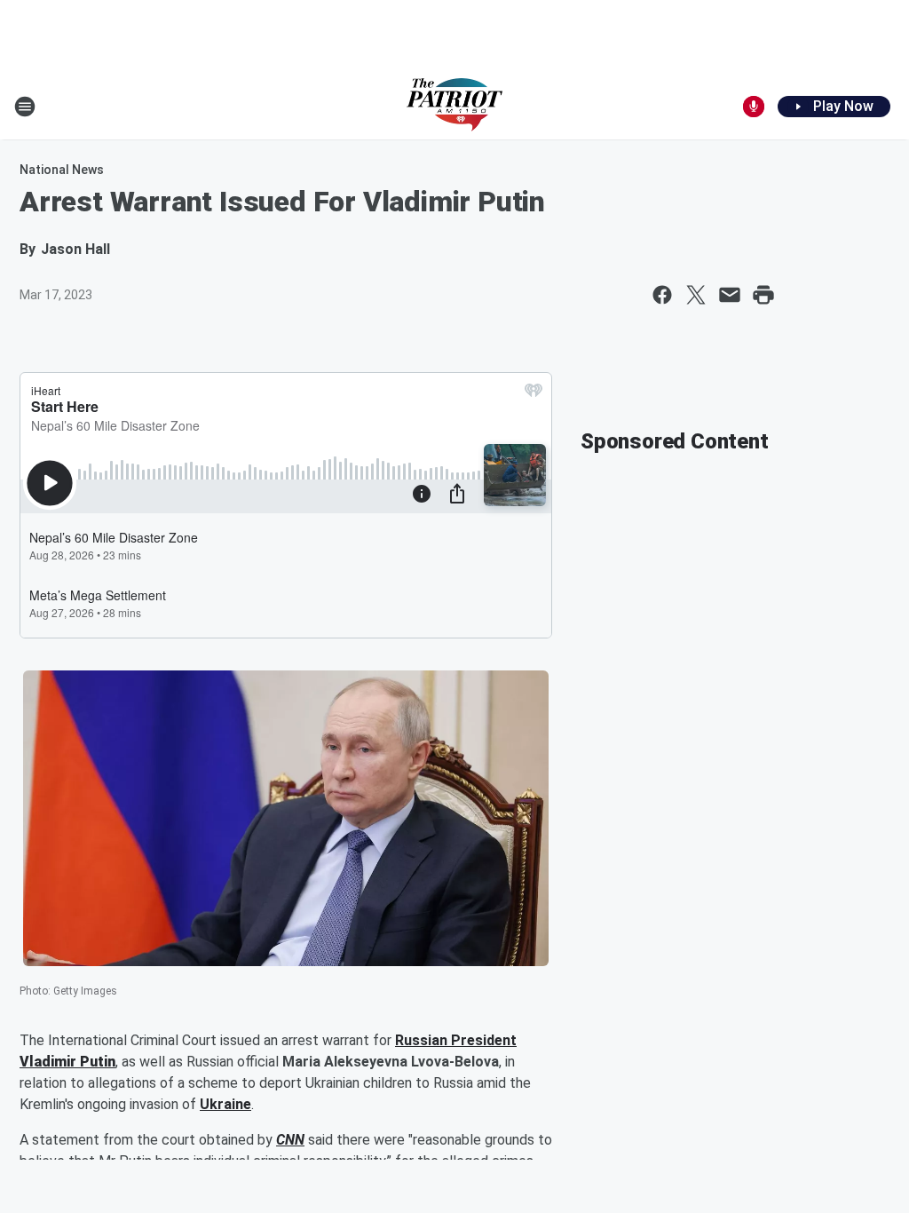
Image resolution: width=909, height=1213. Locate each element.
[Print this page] (763, 294)
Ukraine (225, 1104)
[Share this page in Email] (729, 294)
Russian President (456, 1040)
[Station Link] (454, 106)
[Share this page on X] (696, 294)
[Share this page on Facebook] (662, 294)
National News (62, 170)
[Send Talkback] (753, 106)
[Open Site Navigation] (25, 106)
